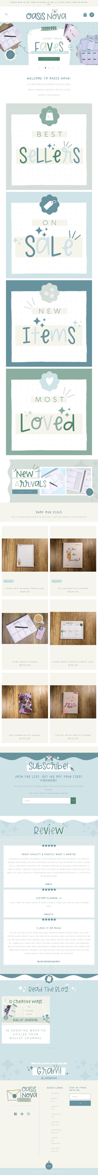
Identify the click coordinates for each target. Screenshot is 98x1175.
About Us (55, 1107)
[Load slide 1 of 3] (45, 68)
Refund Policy (55, 1123)
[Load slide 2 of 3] (49, 68)
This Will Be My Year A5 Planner (73, 735)
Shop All (54, 1099)
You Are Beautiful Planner (73, 588)
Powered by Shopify (57, 1172)
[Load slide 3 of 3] (52, 68)
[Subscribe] (73, 800)
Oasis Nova (43, 1172)
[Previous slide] (39, 68)
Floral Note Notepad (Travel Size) (24, 588)
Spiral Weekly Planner (24, 662)
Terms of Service (55, 1140)
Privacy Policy (55, 1149)
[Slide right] (54, 1048)
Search (55, 1093)
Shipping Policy (56, 1131)
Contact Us (56, 1115)
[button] (6, 14)
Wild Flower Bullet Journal (25, 735)
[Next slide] (58, 68)
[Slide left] (43, 1048)
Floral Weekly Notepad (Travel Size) (73, 662)
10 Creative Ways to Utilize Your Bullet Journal (26, 1033)
